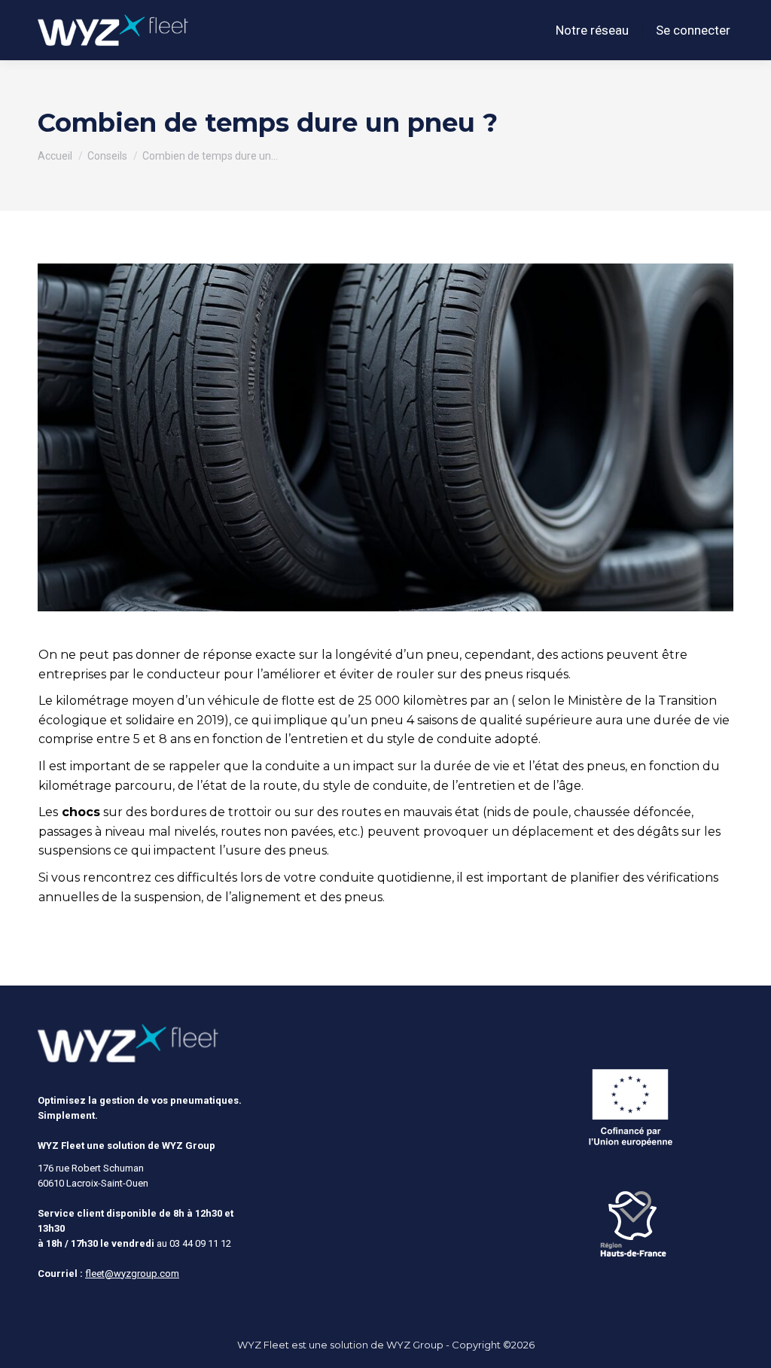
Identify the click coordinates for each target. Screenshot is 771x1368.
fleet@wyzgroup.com (132, 1273)
